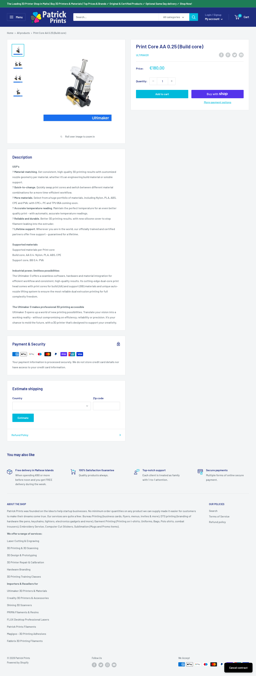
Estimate (23, 417)
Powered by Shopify (18, 662)
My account (212, 19)
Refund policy (217, 522)
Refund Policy (19, 435)
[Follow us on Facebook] (94, 664)
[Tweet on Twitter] (234, 54)
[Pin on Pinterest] (228, 54)
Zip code (98, 398)
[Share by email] (241, 54)
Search (213, 510)
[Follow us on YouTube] (114, 664)
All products (23, 32)
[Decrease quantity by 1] (153, 81)
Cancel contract (238, 667)
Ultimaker (142, 55)
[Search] (193, 17)
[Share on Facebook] (221, 54)
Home (10, 32)
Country (17, 398)
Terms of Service (219, 516)
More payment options (217, 102)
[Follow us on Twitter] (100, 664)
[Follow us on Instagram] (107, 664)
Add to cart (162, 93)
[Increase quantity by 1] (171, 81)
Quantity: (141, 81)
